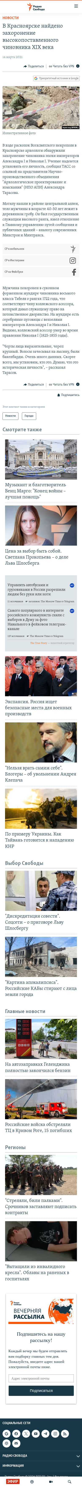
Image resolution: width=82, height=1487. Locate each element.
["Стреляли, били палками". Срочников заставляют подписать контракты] (41, 1175)
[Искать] (69, 1482)
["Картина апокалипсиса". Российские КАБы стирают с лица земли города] (41, 957)
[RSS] (65, 1434)
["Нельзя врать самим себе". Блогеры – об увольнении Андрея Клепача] (41, 742)
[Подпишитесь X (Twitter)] (26, 1434)
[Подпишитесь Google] (7, 1434)
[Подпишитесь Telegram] (45, 1434)
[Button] (34, 66)
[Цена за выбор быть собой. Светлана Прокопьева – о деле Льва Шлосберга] (41, 525)
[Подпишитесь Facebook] (16, 1434)
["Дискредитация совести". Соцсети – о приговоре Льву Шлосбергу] (41, 891)
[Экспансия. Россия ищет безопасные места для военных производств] (41, 676)
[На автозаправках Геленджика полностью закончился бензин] (41, 1039)
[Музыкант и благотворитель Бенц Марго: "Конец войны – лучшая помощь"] (41, 459)
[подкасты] (32, 1482)
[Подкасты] (7, 1443)
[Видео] (51, 1482)
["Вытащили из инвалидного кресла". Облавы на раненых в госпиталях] (41, 1241)
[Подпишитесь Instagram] (55, 1434)
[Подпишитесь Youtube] (36, 1434)
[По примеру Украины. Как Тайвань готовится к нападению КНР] (41, 809)
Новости (11, 18)
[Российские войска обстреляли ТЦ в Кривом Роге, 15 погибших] (41, 1099)
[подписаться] (16, 1443)
